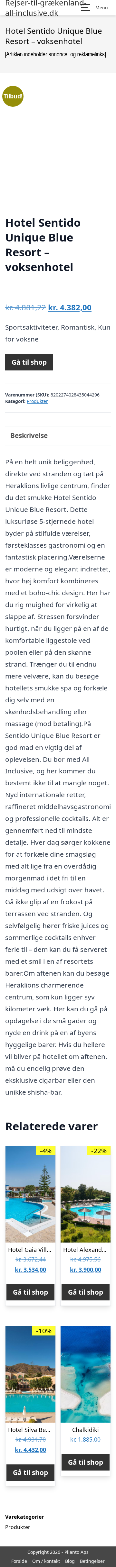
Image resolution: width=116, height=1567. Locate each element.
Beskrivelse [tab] (29, 435)
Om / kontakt (46, 1561)
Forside (19, 1561)
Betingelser (92, 1561)
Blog (70, 1561)
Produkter (37, 401)
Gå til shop (29, 362)
